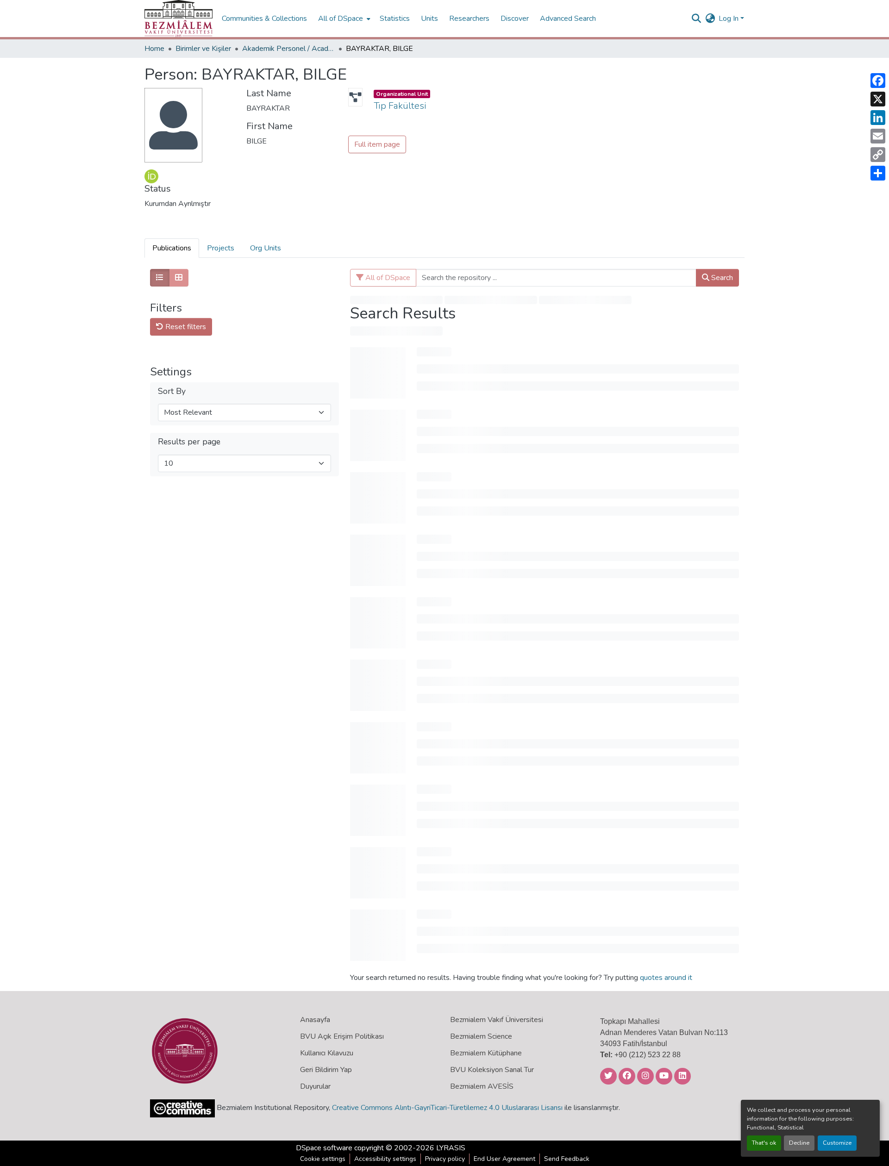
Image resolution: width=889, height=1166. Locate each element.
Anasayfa (315, 1019)
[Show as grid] (178, 278)
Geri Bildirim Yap (326, 1069)
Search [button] (721, 278)
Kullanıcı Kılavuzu (326, 1053)
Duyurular (315, 1086)
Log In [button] (729, 18)
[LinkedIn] (878, 117)
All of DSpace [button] (340, 18)
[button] (178, 18)
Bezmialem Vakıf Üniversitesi (496, 1019)
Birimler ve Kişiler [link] (203, 49)
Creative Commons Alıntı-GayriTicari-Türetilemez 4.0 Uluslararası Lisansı (447, 1108)
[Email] (878, 136)
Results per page (189, 442)
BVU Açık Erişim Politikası (342, 1036)
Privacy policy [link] (445, 1158)
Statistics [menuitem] (395, 18)
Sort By (172, 391)
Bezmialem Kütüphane (486, 1053)
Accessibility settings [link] (385, 1158)
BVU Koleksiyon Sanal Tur (492, 1069)
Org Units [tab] (265, 248)
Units (429, 18)
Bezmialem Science (481, 1036)
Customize (837, 1143)
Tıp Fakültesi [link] (400, 106)
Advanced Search (568, 18)
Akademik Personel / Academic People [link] (288, 49)
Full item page (377, 144)
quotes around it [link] (666, 978)
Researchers (469, 18)
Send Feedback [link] (566, 1158)
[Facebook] (878, 80)
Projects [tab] (220, 248)
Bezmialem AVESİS (481, 1086)
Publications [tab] (171, 248)
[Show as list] (159, 278)
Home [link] (154, 49)
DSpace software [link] (324, 1148)
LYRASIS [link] (450, 1148)
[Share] (878, 173)
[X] (878, 99)
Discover (515, 18)
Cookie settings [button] (322, 1158)
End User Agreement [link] (504, 1158)
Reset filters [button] (184, 327)
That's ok (764, 1143)
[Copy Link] (878, 154)
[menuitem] (343, 18)
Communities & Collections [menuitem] (264, 18)
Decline (799, 1143)
